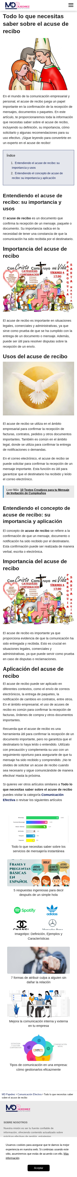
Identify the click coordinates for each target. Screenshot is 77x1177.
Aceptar (38, 1167)
